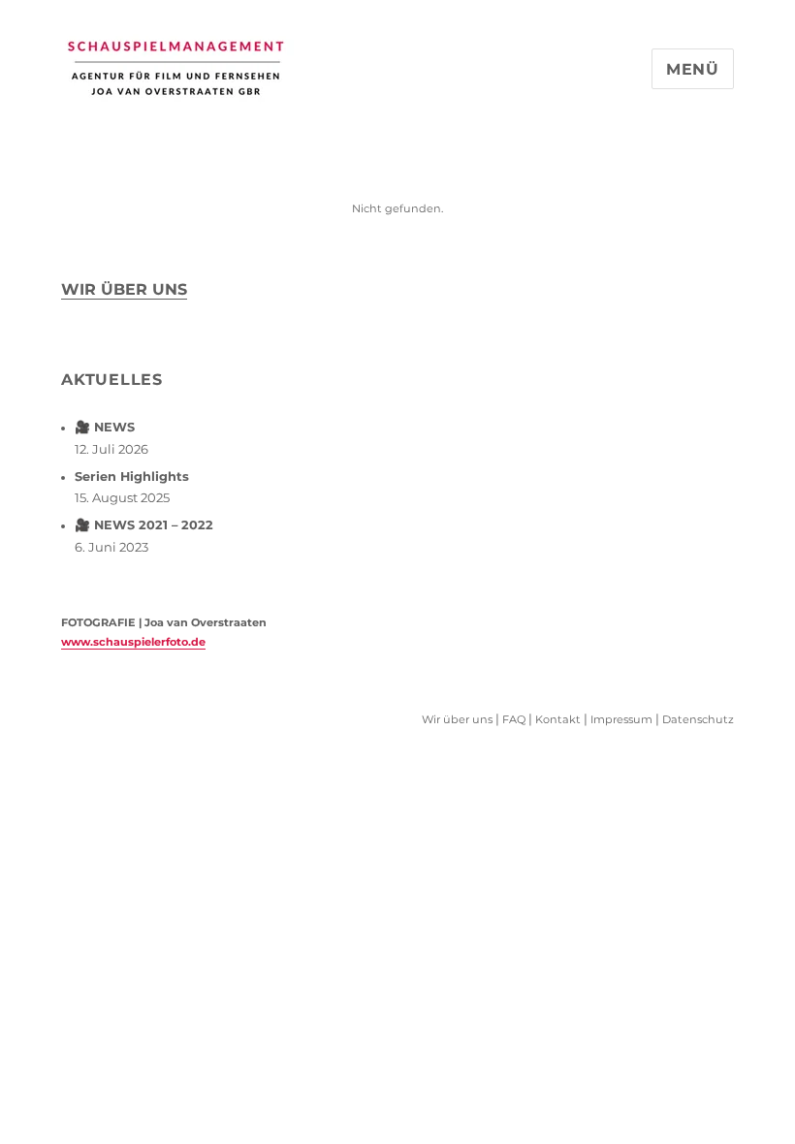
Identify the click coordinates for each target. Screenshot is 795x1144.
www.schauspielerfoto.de (133, 642)
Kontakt (558, 719)
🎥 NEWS (105, 427)
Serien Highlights (132, 476)
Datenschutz (698, 719)
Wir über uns (124, 289)
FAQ (513, 719)
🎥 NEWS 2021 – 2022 (144, 525)
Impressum (621, 719)
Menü (692, 69)
